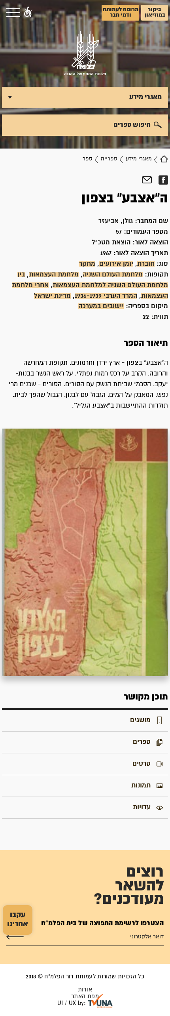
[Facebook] (163, 180)
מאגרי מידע (139, 158)
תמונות (141, 785)
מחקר (87, 264)
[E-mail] (147, 180)
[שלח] (15, 936)
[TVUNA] (100, 1001)
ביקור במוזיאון (154, 12)
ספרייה (109, 158)
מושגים (140, 720)
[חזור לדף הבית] (164, 158)
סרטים (141, 763)
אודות (85, 989)
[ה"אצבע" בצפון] (85, 553)
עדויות (142, 807)
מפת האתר (85, 996)
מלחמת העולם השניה (113, 274)
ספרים (142, 742)
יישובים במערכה (101, 306)
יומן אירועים (116, 264)
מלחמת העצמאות (54, 274)
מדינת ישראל (52, 296)
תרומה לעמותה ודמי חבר (120, 12)
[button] (28, 13)
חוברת (146, 264)
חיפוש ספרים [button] (132, 125)
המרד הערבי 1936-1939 (106, 296)
